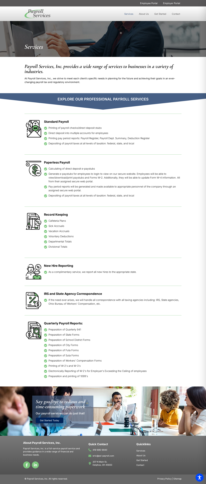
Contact (176, 13)
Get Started (160, 13)
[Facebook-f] (26, 464)
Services (128, 13)
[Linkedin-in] (35, 464)
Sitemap (177, 478)
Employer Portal (171, 3)
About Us (144, 13)
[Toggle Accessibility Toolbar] (199, 477)
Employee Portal (149, 3)
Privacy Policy (164, 478)
